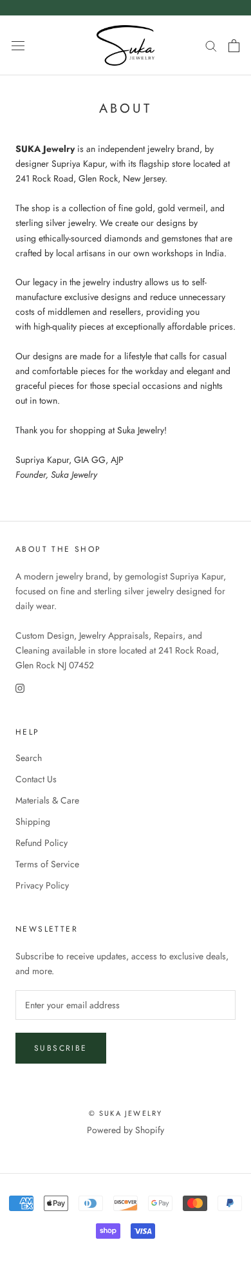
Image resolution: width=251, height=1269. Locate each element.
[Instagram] (19, 688)
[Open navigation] (18, 46)
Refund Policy (41, 842)
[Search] (211, 45)
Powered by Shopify (125, 1129)
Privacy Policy (42, 885)
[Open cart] (233, 45)
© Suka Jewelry (126, 1113)
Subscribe (61, 1048)
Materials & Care (47, 800)
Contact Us (36, 779)
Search (28, 757)
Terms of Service (47, 864)
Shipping (32, 821)
